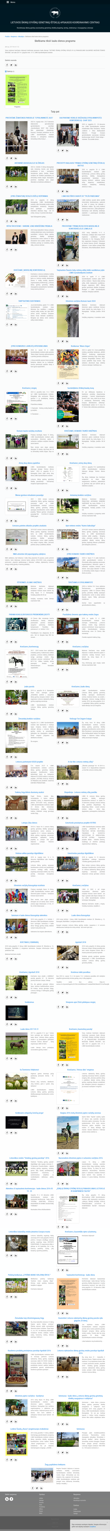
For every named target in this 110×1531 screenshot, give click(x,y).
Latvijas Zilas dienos (29, 822)
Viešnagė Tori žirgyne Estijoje (81, 718)
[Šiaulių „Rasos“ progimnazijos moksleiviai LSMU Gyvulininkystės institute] (17, 1444)
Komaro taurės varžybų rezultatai (29, 431)
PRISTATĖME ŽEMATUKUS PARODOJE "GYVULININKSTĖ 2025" (29, 117)
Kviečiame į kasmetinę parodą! (80, 1029)
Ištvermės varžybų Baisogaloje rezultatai (29, 885)
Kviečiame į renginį (29, 388)
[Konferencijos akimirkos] (68, 176)
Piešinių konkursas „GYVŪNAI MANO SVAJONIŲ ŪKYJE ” (29, 1275)
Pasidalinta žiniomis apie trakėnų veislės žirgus (81, 614)
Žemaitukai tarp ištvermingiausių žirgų (29, 1318)
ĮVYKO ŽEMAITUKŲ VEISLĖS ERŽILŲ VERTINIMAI (29, 196)
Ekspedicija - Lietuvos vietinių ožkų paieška (80, 792)
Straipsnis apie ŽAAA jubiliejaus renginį (80, 1002)
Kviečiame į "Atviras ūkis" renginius (80, 1069)
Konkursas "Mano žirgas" (80, 346)
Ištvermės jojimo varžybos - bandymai (29, 1395)
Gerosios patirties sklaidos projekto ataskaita (29, 525)
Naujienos (14, 36)
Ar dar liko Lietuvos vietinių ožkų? (80, 761)
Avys (40, 1505)
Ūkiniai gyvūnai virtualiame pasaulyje (29, 495)
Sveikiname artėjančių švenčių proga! (29, 1113)
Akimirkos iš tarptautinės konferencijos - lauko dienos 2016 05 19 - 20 (29, 1189)
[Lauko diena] (68, 1046)
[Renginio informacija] (68, 364)
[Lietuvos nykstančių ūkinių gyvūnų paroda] (68, 1331)
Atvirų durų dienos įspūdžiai (29, 463)
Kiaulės (41, 1502)
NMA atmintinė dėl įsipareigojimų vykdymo (29, 554)
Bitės (40, 1513)
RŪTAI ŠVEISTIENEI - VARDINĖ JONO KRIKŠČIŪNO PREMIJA (29, 226)
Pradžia (7, 36)
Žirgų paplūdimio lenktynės (55, 1464)
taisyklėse (93, 1527)
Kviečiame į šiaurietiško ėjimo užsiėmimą (80, 1231)
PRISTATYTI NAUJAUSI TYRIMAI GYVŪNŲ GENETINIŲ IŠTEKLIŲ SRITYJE (81, 164)
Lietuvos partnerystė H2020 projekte (29, 761)
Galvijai (41, 1500)
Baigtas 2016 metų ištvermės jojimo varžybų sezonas (80, 1113)
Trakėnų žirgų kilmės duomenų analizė (29, 792)
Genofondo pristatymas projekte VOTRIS (80, 822)
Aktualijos (21, 36)
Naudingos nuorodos (79, 1500)
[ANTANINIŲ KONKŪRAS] (68, 506)
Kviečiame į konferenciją (29, 646)
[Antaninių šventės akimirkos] (17, 173)
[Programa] (17, 90)
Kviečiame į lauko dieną (81, 686)
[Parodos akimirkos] (17, 137)
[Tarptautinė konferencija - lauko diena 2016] (68, 1294)
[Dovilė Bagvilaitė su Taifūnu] (17, 1328)
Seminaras (81, 1429)
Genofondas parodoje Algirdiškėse (81, 853)
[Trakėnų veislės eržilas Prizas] (17, 803)
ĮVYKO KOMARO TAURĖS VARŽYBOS (80, 554)
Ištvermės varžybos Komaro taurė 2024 (80, 301)
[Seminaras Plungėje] (68, 1439)
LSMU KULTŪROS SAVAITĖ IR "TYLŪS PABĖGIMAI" (81, 196)
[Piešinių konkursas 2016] (17, 1285)
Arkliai (41, 1498)
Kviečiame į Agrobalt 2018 (29, 972)
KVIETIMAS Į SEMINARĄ (29, 942)
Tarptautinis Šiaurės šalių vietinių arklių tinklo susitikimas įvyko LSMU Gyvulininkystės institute (81, 271)
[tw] (11, 65)
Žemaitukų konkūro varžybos (29, 718)
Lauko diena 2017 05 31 (29, 1029)
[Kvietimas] (68, 1250)
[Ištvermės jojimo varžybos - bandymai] (17, 1407)
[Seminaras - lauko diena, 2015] (68, 1409)
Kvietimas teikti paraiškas (80, 972)
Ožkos (41, 1509)
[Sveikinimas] (17, 1013)
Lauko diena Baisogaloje (80, 915)
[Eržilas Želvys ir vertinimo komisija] (17, 207)
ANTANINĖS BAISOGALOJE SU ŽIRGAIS (29, 163)
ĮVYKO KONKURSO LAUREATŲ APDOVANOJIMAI (29, 346)
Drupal (54, 1527)
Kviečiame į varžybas (81, 646)
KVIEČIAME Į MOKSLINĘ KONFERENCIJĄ (29, 270)
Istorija (75, 1513)
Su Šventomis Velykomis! (29, 1069)
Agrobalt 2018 (80, 942)
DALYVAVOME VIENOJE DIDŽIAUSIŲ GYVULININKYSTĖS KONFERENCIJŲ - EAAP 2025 (81, 119)
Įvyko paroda (29, 686)
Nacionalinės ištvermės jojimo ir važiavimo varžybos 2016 (81, 1158)
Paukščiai (42, 1507)
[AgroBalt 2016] (68, 1364)
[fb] (7, 65)
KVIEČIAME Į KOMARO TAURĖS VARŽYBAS (80, 431)
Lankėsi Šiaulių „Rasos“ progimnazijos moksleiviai (29, 1429)
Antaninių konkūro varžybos (80, 495)
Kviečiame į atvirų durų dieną (81, 463)
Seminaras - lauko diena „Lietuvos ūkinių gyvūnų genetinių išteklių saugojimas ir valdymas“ (81, 1397)
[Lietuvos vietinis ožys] (17, 983)
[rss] (7, 1499)
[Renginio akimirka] (17, 237)
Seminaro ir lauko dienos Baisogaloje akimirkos (29, 915)
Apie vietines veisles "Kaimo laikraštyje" (81, 525)
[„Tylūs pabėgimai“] (68, 206)
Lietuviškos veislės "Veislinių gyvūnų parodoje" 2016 (29, 1158)
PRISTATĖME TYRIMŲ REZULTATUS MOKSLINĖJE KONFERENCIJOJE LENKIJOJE (80, 227)
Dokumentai (77, 1511)
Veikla (75, 1509)
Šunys (41, 1511)
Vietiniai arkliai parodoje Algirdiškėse (29, 853)
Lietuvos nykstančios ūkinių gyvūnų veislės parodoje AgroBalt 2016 (80, 1351)
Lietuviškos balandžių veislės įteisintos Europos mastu (29, 1231)
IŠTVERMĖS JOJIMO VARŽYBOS (29, 582)
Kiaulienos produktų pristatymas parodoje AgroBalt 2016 (29, 1350)
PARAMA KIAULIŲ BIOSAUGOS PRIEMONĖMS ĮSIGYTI (29, 614)
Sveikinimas (29, 1002)
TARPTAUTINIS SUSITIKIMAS (29, 301)
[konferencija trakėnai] (17, 664)
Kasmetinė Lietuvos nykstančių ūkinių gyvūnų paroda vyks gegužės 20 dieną (80, 1319)
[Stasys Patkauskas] (17, 1243)
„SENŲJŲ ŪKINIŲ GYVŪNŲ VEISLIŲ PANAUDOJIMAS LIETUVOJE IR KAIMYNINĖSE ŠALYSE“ (80, 1189)
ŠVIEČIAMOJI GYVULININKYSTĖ (80, 582)
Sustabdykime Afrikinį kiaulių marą (80, 388)
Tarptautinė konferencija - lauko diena (80, 1275)
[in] (16, 65)
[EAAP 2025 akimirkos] (68, 135)
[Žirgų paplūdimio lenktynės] (42, 1475)
